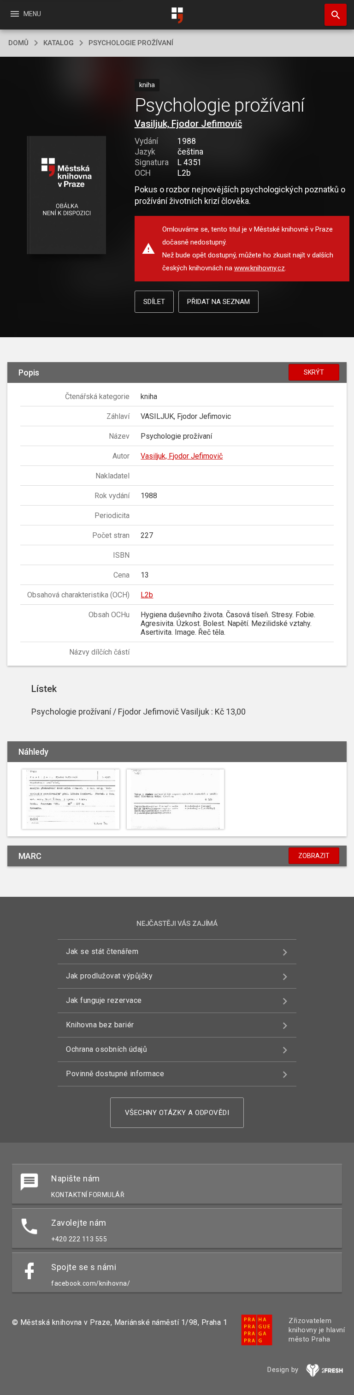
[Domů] (177, 15)
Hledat (332, 14)
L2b (147, 594)
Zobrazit (314, 855)
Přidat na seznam (218, 302)
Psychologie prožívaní (130, 43)
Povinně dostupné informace (115, 1073)
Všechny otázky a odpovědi (177, 1113)
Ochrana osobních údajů (106, 1049)
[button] (66, 196)
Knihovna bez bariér (100, 1024)
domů (18, 43)
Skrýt (314, 372)
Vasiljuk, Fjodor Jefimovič (188, 123)
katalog (58, 43)
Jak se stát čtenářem (102, 951)
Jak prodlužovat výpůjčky (109, 976)
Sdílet (154, 302)
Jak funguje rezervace (104, 1000)
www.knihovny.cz (259, 268)
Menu (25, 13)
